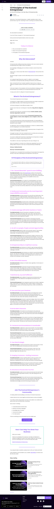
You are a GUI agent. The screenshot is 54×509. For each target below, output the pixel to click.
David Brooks (28, 173)
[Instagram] (41, 501)
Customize (11, 506)
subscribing (33, 452)
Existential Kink (31, 71)
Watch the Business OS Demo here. (20, 442)
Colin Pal (14, 14)
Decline (17, 506)
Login (44, 1)
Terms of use (14, 503)
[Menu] (52, 1)
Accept (4, 506)
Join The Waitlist (27, 420)
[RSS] (43, 501)
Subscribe (48, 1)
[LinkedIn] (38, 501)
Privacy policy (7, 503)
